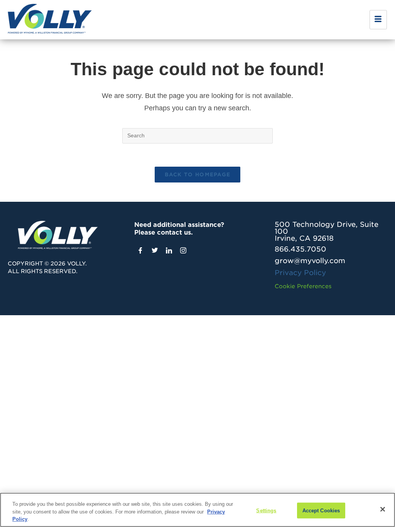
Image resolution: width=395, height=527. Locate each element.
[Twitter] (155, 250)
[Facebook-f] (140, 250)
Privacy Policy (300, 273)
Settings (266, 510)
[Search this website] (197, 135)
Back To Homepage (198, 174)
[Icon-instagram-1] (183, 250)
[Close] (382, 509)
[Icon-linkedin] (169, 250)
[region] (197, 510)
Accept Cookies (321, 510)
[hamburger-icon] (378, 19)
